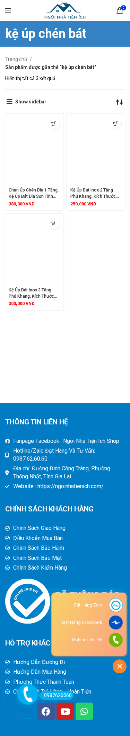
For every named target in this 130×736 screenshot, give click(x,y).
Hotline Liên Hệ (87, 639)
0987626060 (58, 695)
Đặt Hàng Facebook (82, 622)
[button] (54, 123)
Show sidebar (30, 101)
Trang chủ (16, 59)
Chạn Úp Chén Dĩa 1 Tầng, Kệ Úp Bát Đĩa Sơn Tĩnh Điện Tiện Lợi (34, 196)
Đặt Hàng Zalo (87, 605)
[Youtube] (65, 711)
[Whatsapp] (84, 711)
